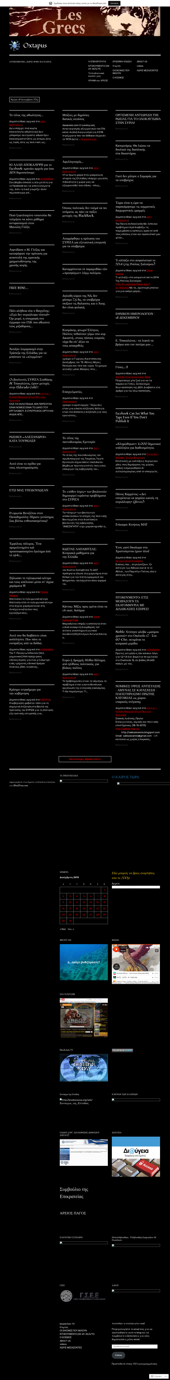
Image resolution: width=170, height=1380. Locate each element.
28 (97, 914)
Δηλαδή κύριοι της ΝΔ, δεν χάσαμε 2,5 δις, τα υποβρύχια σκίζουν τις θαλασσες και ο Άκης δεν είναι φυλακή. (83, 302)
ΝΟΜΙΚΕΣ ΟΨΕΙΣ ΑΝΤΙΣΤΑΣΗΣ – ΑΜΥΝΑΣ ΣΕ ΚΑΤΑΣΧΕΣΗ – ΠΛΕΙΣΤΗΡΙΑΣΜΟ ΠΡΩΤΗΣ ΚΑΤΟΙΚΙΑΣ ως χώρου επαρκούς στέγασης (138, 694)
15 (104, 902)
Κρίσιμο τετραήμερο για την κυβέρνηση (25, 691)
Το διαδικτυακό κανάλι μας (96, 74)
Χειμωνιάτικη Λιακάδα (129, 561)
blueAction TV (67, 1323)
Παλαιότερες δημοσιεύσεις (85, 759)
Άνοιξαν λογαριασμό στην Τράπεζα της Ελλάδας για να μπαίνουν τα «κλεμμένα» (28, 353)
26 (83, 914)
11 (77, 902)
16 (63, 908)
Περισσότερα (89, 139)
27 (90, 914)
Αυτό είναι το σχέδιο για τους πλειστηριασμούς (25, 466)
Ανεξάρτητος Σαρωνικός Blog (133, 377)
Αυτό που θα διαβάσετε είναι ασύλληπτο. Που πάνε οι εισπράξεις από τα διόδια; (27, 639)
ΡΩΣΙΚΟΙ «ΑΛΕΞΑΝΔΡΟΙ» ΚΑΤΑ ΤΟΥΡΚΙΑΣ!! (27, 439)
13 (91, 902)
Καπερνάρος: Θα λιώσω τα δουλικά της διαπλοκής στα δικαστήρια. (133, 149)
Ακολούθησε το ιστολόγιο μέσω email (128, 1323)
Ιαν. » (71, 929)
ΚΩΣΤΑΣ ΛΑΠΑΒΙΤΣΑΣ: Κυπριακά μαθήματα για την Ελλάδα (79, 553)
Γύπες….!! (122, 367)
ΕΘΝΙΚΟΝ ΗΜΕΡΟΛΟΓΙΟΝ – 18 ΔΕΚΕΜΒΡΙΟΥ (135, 316)
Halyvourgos (69, 401)
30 (63, 921)
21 (97, 908)
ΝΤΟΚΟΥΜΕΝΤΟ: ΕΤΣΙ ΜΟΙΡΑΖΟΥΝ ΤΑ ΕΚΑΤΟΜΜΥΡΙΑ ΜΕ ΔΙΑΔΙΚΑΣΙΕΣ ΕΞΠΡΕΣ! (132, 603)
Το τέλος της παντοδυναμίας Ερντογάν (78, 440)
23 (63, 914)
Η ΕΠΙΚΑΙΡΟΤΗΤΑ (97, 61)
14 (97, 902)
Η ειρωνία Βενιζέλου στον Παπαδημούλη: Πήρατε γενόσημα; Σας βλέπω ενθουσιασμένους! (31, 517)
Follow (118, 1355)
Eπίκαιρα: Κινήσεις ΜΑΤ (132, 524)
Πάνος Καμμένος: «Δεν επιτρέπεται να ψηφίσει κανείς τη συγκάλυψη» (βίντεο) (137, 498)
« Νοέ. (63, 929)
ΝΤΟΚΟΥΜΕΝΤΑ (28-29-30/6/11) (99, 67)
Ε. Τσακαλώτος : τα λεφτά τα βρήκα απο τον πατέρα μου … (135, 342)
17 (70, 908)
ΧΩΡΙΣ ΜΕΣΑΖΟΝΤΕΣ (147, 70)
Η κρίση (116, 66)
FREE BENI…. (18, 288)
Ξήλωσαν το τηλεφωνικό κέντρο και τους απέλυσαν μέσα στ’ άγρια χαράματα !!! (31, 582)
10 (70, 902)
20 (90, 908)
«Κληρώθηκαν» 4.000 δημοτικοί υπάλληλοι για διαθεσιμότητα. (138, 446)
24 (70, 914)
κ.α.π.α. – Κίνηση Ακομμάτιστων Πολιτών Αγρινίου (30, 397)
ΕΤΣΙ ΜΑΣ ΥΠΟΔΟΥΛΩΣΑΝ (28, 490)
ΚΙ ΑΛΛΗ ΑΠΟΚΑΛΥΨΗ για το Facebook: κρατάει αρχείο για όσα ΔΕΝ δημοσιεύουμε (31, 169)
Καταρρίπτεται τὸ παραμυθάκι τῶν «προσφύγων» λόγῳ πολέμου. (84, 271)
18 (77, 908)
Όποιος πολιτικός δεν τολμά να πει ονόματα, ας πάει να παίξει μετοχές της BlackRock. (84, 212)
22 (104, 908)
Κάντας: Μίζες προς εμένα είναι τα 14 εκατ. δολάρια (84, 608)
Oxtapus (35, 45)
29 (104, 914)
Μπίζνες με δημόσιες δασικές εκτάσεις (75, 117)
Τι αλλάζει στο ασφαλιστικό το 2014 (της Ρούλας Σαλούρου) (135, 262)
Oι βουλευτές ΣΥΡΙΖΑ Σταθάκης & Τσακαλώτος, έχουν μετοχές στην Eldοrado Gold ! (30, 383)
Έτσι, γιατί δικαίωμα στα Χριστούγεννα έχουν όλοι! (132, 549)
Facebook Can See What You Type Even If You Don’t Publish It (135, 417)
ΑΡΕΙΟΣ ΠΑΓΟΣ (73, 1213)
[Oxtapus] (85, 21)
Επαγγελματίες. (72, 392)
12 (84, 902)
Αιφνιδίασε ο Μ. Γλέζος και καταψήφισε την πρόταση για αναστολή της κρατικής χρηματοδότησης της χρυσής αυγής (28, 257)
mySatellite (46, 178)
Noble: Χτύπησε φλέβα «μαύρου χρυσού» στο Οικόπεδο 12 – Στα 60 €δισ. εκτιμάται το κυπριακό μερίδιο (137, 638)
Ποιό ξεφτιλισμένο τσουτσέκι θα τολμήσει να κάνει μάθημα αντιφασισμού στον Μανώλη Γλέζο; (30, 221)
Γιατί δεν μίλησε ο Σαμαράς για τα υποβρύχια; (136, 178)
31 (70, 921)
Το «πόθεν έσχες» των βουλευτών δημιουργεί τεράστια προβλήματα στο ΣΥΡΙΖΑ (84, 495)
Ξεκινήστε (114, 3)
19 (84, 908)
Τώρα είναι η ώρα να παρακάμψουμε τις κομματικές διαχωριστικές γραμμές (135, 207)
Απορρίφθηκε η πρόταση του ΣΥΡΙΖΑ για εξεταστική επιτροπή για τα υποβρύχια (84, 242)
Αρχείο (116, 883)
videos (140, 66)
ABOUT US (142, 61)
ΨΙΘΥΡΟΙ (45, 699)
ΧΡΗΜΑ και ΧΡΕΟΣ (98, 80)
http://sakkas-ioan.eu (128, 728)
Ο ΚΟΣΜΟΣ (118, 77)
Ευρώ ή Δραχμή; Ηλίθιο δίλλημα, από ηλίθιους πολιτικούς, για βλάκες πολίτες (84, 664)
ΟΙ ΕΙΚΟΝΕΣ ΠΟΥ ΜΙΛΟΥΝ (121, 72)
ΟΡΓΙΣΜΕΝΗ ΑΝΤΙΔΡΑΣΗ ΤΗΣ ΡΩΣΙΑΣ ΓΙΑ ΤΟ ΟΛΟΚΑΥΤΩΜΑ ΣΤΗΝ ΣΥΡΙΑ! (138, 119)
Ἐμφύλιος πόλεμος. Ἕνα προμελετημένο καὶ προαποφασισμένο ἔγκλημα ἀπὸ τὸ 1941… (30, 549)
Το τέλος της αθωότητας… (26, 115)
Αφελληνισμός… (73, 162)
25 (77, 914)
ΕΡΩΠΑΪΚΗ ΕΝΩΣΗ (122, 61)
